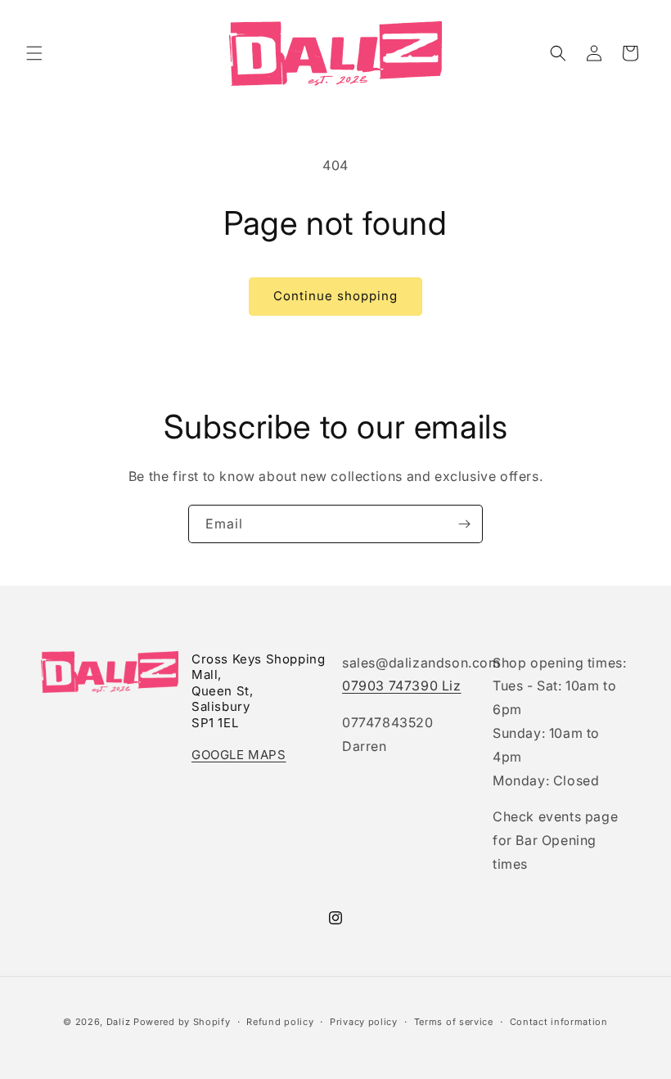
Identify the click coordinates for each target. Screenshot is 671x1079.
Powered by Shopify (182, 1021)
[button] (34, 53)
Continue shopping (335, 295)
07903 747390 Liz (402, 685)
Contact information (559, 1021)
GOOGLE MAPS (238, 754)
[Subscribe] (464, 524)
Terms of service (453, 1021)
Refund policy (279, 1021)
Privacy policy (364, 1021)
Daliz (118, 1021)
